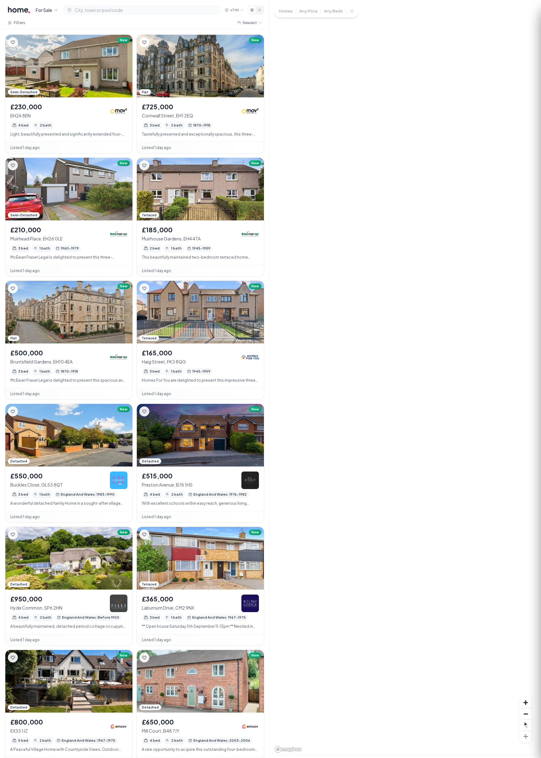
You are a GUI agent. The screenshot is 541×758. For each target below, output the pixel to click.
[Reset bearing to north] (525, 725)
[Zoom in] (525, 702)
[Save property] (13, 42)
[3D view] (525, 736)
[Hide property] (25, 42)
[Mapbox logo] (288, 749)
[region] (405, 379)
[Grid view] (252, 10)
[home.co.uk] (19, 10)
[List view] (259, 10)
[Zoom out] (525, 713)
